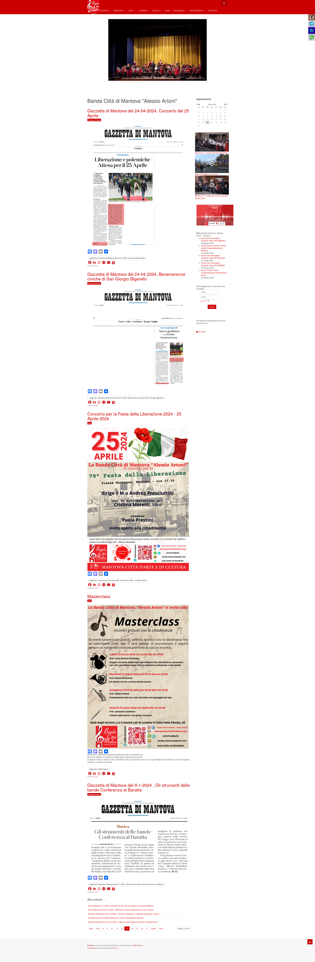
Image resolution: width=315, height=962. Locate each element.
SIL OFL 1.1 (115, 948)
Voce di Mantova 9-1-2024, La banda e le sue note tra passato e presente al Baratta (121, 905)
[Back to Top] (310, 941)
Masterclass (98, 596)
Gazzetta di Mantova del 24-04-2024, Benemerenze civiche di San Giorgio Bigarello (136, 276)
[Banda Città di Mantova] (93, 3)
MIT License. (138, 945)
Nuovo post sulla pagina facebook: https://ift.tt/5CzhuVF (213, 256)
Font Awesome (92, 948)
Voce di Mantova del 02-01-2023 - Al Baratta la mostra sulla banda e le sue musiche (120, 910)
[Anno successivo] (226, 104)
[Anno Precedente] (197, 104)
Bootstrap (90, 945)
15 (137, 928)
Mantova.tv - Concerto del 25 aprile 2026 (211, 153)
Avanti (153, 928)
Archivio (104, 10)
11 (117, 928)
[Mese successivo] (225, 104)
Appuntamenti (196, 10)
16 (142, 928)
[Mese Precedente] (199, 104)
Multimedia (178, 10)
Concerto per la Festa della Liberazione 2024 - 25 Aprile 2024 (134, 416)
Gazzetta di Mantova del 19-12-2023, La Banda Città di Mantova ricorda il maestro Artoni (122, 922)
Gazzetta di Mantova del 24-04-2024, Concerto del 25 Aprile (138, 112)
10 (112, 928)
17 (147, 928)
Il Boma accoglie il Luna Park (206, 174)
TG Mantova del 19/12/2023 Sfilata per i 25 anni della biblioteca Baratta (115, 918)
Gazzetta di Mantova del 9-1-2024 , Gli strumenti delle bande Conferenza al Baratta (138, 787)
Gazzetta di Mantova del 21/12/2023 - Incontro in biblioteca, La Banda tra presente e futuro (123, 914)
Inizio (91, 928)
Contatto (212, 10)
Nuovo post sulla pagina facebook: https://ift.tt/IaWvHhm (213, 239)
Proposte (118, 10)
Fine (161, 928)
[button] (89, 262)
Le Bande (143, 10)
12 (122, 928)
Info (131, 10)
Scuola (156, 10)
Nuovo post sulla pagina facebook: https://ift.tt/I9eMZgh (213, 264)
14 (132, 928)
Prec (98, 928)
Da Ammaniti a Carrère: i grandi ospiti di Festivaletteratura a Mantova (213, 248)
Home (93, 10)
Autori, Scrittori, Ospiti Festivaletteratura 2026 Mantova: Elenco (214, 272)
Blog (167, 10)
